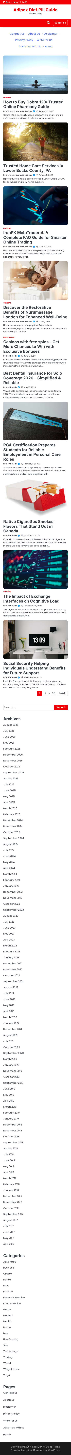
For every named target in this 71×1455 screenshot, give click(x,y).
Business (8, 1267)
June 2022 (9, 999)
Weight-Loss (11, 1369)
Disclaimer (50, 34)
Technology (10, 1351)
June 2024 (9, 856)
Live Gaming (9, 337)
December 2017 (12, 1196)
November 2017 (12, 1202)
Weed (7, 1363)
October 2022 (11, 975)
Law (5, 1333)
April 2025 (9, 802)
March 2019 (10, 1106)
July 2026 (8, 730)
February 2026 (11, 748)
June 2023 (9, 927)
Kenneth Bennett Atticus (19, 111)
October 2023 (11, 904)
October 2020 (11, 1047)
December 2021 (12, 1029)
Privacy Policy (24, 40)
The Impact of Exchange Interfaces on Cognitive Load (31, 599)
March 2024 (10, 874)
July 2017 (8, 1226)
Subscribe (60, 22)
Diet (5, 1285)
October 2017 (11, 1208)
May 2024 (9, 862)
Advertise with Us (30, 46)
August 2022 (10, 987)
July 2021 (8, 1041)
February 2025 (11, 814)
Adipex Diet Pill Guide (35, 9)
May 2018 (8, 1166)
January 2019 (11, 1118)
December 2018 (12, 1124)
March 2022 (10, 1017)
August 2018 (10, 1148)
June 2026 (9, 736)
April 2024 (9, 868)
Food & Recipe (12, 1303)
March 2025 (10, 808)
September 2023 (13, 909)
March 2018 (10, 1178)
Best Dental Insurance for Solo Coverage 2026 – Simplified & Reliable (32, 378)
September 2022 (13, 981)
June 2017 (9, 1232)
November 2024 (13, 826)
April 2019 (8, 1100)
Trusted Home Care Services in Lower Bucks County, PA (33, 168)
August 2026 (10, 725)
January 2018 (11, 1190)
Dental (7, 1279)
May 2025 (9, 796)
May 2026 (9, 742)
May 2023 (9, 933)
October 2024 (11, 832)
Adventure (9, 1261)
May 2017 (8, 1238)
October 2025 (11, 766)
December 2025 (13, 754)
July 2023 (8, 921)
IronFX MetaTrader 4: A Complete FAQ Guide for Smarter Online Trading (35, 237)
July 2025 (8, 784)
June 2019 (9, 1089)
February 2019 (11, 1112)
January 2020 (11, 1065)
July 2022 (8, 993)
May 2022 (8, 1005)
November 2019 (12, 1071)
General (7, 97)
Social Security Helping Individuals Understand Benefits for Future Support (34, 668)
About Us (34, 34)
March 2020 (10, 1059)
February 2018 (11, 1184)
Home (49, 46)
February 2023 (11, 951)
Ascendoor (27, 1450)
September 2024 (13, 838)
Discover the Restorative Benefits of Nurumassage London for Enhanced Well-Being (35, 312)
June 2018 (9, 1160)
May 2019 (8, 1094)
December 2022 (12, 963)
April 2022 (9, 1011)
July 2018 (8, 1154)
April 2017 (8, 1244)
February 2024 (11, 880)
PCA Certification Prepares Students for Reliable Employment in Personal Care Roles (32, 452)
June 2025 (9, 790)
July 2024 (8, 850)
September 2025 (13, 772)
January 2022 (11, 1023)
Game (7, 1309)
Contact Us (17, 34)
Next (62, 693)
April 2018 (8, 1172)
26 (53, 693)
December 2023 (13, 892)
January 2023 (11, 957)
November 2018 (12, 1130)
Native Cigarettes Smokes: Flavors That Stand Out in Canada (29, 526)
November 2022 (12, 969)
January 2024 (11, 886)
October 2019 (11, 1077)
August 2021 (10, 1035)
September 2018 (13, 1142)
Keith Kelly (11, 356)
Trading (8, 1357)
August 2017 (10, 1220)
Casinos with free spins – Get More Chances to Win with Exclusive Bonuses (31, 346)
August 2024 (10, 844)
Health (7, 1321)
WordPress (54, 1450)
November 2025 (13, 760)
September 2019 (13, 1083)
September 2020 (13, 1053)
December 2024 (13, 820)
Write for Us (44, 40)
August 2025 (10, 778)
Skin (5, 1345)
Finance (7, 228)
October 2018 (11, 1136)
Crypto (7, 592)
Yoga (6, 1375)
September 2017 (13, 1214)
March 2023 (10, 945)
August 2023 (10, 915)
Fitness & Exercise (14, 1297)
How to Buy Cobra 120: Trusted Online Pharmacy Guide (33, 104)
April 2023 (9, 939)
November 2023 (12, 898)
